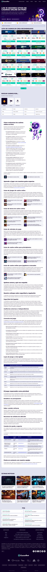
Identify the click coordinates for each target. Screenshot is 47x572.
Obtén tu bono (8, 41)
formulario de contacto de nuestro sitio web (29, 463)
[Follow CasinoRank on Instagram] (35, 551)
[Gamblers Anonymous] (33, 560)
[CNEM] (22, 560)
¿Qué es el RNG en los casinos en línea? (22, 537)
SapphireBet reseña (23, 42)
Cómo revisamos (40, 535)
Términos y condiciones (11, 570)
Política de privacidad (39, 539)
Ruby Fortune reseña (38, 70)
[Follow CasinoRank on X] (38, 551)
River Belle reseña (23, 70)
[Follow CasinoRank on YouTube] (40, 551)
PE (2, 551)
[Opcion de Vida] (15, 560)
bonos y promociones (22, 142)
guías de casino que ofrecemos (19, 187)
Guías (40, 1)
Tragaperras (6, 537)
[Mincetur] (9, 560)
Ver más (23, 88)
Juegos (27, 1)
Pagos (36, 1)
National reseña (8, 70)
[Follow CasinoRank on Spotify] (42, 551)
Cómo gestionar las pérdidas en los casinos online (22, 539)
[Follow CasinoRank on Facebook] (33, 551)
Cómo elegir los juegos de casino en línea (22, 534)
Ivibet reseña (9, 84)
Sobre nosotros (39, 532)
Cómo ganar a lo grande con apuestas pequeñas (22, 535)
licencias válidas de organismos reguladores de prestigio (14, 321)
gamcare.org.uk (20, 448)
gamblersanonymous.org (22, 439)
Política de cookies (24, 570)
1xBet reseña (9, 42)
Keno (6, 534)
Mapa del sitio (36, 570)
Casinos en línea (21, 1)
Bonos (32, 1)
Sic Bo (6, 535)
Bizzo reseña (9, 56)
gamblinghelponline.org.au (22, 452)
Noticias (44, 1)
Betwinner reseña (38, 56)
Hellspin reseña (38, 42)
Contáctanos (39, 534)
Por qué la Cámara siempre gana (22, 532)
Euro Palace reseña (38, 84)
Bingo (6, 532)
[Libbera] (28, 560)
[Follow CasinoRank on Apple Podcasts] (44, 551)
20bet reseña (23, 56)
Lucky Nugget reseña (23, 84)
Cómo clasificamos (39, 537)
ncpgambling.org (20, 443)
